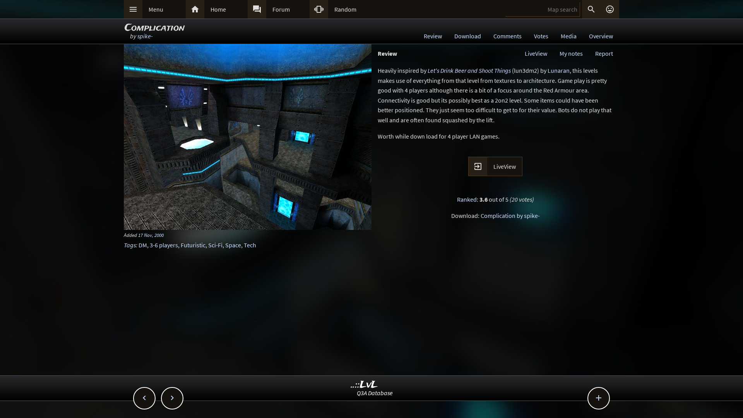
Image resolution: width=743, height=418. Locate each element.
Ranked (467, 199)
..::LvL (364, 385)
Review (433, 36)
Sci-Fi (215, 245)
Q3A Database (375, 393)
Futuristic (193, 245)
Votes (541, 36)
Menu (156, 9)
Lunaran (559, 70)
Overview (601, 36)
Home (218, 9)
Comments (507, 36)
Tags (130, 245)
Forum (281, 9)
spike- (145, 36)
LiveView (536, 53)
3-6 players (164, 245)
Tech (250, 245)
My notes (571, 53)
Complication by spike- (510, 215)
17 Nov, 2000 (151, 235)
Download (467, 36)
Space (233, 245)
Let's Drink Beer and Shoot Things (469, 70)
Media (569, 36)
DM (143, 245)
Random (345, 9)
